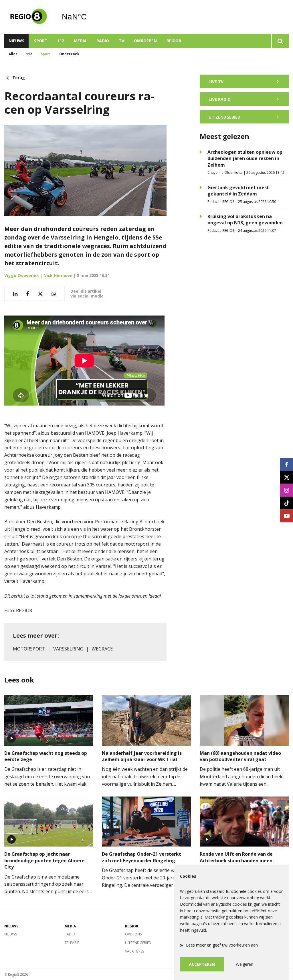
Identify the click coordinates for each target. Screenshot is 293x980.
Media (80, 40)
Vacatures (134, 951)
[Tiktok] (286, 502)
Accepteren (202, 964)
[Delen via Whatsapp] (53, 294)
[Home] (28, 17)
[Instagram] (286, 490)
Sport (40, 40)
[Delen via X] (40, 294)
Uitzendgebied (138, 942)
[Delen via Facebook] (27, 294)
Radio (102, 40)
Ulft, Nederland (88, 17)
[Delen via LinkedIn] (15, 294)
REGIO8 (174, 40)
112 (60, 40)
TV (121, 40)
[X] (286, 477)
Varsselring (68, 649)
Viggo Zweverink (21, 275)
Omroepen (145, 40)
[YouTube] (286, 515)
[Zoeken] (280, 41)
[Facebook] (286, 464)
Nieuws (16, 40)
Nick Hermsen (57, 275)
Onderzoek (69, 53)
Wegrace (102, 649)
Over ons (133, 934)
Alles (13, 53)
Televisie (72, 942)
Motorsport (29, 649)
